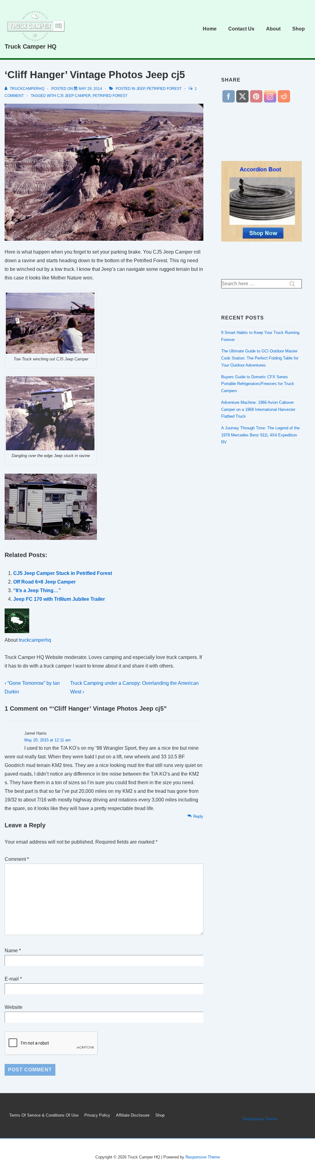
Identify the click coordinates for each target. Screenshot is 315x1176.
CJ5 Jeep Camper (74, 96)
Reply (198, 816)
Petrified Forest (164, 88)
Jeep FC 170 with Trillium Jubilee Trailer (59, 599)
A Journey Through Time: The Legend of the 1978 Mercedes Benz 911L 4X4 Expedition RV (260, 435)
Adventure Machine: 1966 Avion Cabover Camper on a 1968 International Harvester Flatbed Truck (258, 409)
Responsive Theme (260, 1119)
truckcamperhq (35, 640)
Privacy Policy (97, 1115)
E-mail (12, 978)
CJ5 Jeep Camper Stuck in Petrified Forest (62, 573)
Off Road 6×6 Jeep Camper (44, 581)
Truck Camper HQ (31, 46)
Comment (17, 859)
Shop (298, 28)
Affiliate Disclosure (133, 1115)
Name (11, 950)
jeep (140, 88)
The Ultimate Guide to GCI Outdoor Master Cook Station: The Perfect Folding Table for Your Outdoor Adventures (259, 358)
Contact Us (241, 28)
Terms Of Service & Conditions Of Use (43, 1115)
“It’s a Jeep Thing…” (37, 590)
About (273, 28)
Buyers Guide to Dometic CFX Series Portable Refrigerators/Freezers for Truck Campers (257, 384)
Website (13, 1007)
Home (210, 28)
